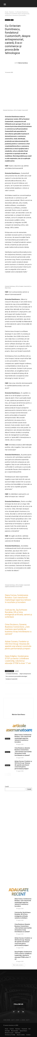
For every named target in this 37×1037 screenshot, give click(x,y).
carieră (16, 671)
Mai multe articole (18, 965)
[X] (19, 79)
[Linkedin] (32, 79)
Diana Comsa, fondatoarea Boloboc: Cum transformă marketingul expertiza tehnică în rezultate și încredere (18, 598)
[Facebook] (14, 79)
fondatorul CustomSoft (11, 679)
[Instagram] (18, 1012)
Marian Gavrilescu (23, 63)
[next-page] (9, 774)
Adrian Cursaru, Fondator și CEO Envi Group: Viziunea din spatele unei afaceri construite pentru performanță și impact (18, 645)
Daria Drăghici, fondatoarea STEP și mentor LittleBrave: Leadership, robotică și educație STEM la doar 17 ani (18, 659)
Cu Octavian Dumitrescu (12, 673)
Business (11, 12)
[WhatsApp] (27, 79)
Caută (7, 786)
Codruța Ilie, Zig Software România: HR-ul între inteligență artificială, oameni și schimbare (18, 613)
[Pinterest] (23, 79)
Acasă (6, 12)
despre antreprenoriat (25, 673)
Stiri (12, 20)
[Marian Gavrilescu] (10, 62)
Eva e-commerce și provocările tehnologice (16, 676)
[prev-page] (6, 774)
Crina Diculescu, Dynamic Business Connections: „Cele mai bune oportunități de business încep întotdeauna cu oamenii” (18, 629)
